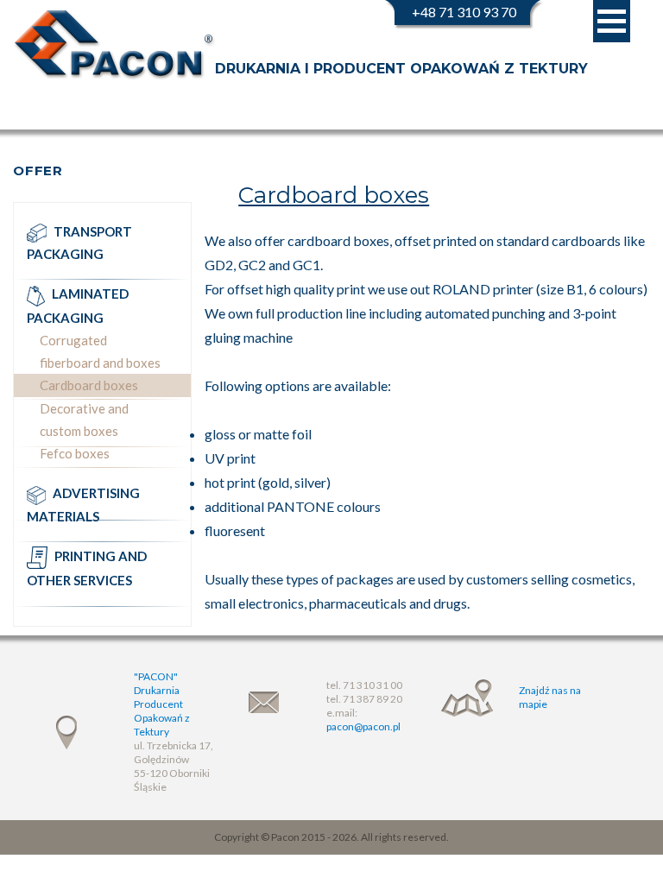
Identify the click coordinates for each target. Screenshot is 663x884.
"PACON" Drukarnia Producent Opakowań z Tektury (162, 704)
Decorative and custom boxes (84, 420)
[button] (611, 21)
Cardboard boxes (89, 385)
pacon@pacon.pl (363, 726)
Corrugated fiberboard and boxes (100, 351)
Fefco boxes (75, 453)
